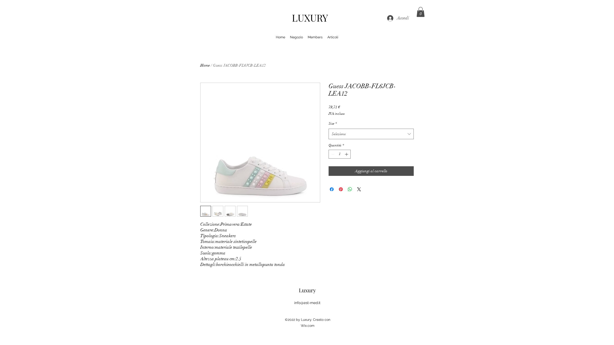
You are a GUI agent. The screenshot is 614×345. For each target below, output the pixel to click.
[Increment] (347, 154)
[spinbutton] (339, 154)
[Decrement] (332, 154)
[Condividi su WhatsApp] (350, 189)
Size (333, 123)
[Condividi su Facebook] (332, 189)
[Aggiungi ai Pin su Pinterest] (341, 189)
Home (205, 65)
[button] (420, 12)
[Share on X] (359, 189)
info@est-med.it (307, 303)
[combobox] (371, 134)
